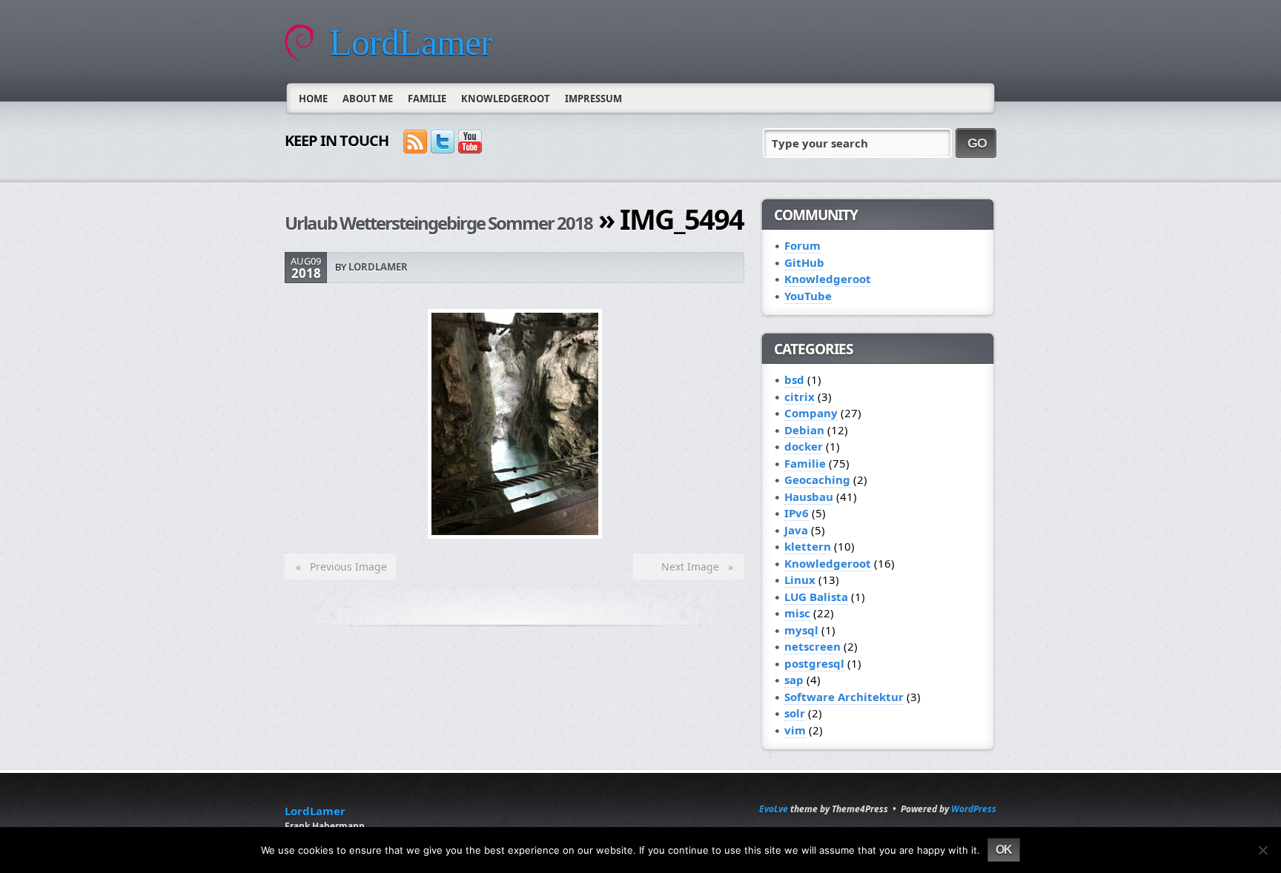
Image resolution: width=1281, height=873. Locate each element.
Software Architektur (844, 696)
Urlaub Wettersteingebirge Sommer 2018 (438, 222)
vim (795, 730)
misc (797, 612)
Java (796, 529)
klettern (807, 546)
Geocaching (817, 479)
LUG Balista (816, 596)
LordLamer (410, 42)
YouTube (808, 295)
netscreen (812, 646)
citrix (799, 396)
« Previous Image (338, 567)
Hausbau (808, 496)
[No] (1262, 850)
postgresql (814, 663)
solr (794, 713)
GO (977, 143)
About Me (367, 98)
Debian (804, 429)
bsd (794, 379)
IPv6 (796, 512)
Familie (427, 98)
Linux (799, 579)
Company (811, 412)
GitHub (804, 262)
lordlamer (378, 266)
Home (313, 98)
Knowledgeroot (505, 98)
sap (794, 679)
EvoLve (773, 809)
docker (803, 446)
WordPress (973, 809)
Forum (802, 245)
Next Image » (700, 567)
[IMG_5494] (515, 534)
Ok (1004, 849)
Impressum (593, 98)
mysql (801, 630)
